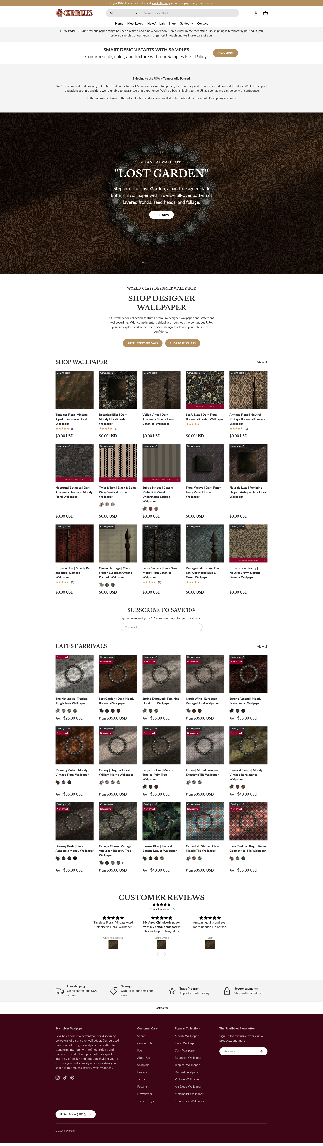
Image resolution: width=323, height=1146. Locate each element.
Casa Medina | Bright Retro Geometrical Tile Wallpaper (247, 848)
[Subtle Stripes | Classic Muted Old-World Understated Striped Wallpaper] (161, 463)
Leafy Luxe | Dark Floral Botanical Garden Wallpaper (204, 417)
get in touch (169, 35)
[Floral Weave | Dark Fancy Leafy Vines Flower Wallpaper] (205, 463)
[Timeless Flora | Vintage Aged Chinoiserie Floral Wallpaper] (75, 390)
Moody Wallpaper (187, 1036)
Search (142, 1036)
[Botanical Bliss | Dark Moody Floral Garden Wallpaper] (118, 390)
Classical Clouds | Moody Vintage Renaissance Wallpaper (245, 774)
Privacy (142, 1072)
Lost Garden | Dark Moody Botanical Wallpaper (116, 701)
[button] (265, 13)
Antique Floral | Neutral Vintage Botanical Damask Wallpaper (247, 419)
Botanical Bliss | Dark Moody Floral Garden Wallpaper (113, 419)
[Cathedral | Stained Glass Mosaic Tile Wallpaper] (205, 821)
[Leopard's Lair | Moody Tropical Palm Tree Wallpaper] (161, 745)
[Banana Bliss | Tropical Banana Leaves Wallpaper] (161, 821)
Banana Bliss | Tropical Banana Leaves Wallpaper (159, 848)
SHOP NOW (161, 226)
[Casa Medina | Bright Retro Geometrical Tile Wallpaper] (248, 821)
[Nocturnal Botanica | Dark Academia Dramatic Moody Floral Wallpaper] (75, 463)
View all (262, 362)
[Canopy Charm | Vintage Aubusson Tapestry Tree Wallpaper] (118, 821)
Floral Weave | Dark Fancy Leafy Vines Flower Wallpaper (203, 492)
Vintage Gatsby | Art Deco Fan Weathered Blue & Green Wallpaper (203, 572)
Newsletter (144, 1094)
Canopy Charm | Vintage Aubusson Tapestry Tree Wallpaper (115, 850)
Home (119, 23)
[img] (161, 904)
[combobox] (172, 13)
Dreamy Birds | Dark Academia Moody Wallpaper (75, 848)
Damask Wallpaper (187, 1072)
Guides (184, 23)
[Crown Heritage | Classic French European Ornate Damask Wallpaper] (118, 543)
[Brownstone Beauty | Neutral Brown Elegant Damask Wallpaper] (248, 543)
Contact (202, 23)
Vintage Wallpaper (187, 1079)
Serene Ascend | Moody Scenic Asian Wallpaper (245, 701)
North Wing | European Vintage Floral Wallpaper (202, 701)
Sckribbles (69, 1130)
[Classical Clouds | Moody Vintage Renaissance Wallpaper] (248, 745)
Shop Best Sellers (183, 343)
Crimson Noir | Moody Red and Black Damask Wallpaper (73, 572)
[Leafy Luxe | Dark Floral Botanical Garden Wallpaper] (205, 390)
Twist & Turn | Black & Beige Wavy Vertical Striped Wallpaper (118, 492)
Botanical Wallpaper (188, 1057)
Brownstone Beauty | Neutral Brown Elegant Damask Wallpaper (244, 572)
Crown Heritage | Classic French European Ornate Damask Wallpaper (115, 572)
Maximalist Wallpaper (189, 1094)
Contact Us (144, 1043)
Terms (141, 1079)
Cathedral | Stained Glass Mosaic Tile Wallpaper (202, 848)
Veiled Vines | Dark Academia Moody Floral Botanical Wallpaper (158, 419)
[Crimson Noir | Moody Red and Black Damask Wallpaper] (75, 543)
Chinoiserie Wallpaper (189, 1101)
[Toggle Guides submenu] (192, 24)
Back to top (162, 1007)
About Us (143, 1057)
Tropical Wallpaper (187, 1065)
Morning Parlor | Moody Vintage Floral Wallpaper (72, 772)
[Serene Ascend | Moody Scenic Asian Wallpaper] (248, 674)
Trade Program (147, 1101)
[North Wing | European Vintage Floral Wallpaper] (205, 674)
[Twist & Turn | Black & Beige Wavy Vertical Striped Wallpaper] (118, 463)
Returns (142, 1086)
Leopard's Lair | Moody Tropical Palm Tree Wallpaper (157, 774)
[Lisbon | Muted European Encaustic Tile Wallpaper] (205, 745)
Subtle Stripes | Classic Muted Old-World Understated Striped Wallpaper (157, 494)
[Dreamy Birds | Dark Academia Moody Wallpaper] (75, 821)
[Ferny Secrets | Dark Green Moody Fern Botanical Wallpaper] (161, 543)
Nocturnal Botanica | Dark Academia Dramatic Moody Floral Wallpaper (74, 492)
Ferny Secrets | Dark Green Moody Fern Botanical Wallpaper (160, 572)
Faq (139, 1050)
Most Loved (135, 23)
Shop (172, 23)
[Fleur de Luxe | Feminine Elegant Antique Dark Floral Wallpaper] (248, 463)
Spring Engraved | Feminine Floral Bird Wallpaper (160, 701)
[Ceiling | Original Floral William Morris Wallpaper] (118, 745)
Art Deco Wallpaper (188, 1086)
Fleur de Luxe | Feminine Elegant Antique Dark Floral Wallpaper (247, 492)
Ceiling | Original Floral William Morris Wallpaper (116, 772)
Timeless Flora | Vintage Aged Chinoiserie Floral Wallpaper (72, 419)
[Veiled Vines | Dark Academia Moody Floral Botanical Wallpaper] (161, 390)
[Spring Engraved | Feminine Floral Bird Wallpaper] (161, 674)
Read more (225, 53)
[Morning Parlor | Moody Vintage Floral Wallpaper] (75, 745)
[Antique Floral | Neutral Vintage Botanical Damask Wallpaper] (248, 390)
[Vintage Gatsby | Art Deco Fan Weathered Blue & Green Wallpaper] (205, 543)
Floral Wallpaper (186, 1043)
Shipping (143, 1065)
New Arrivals (156, 23)
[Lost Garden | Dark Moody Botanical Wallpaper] (118, 674)
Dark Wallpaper (185, 1050)
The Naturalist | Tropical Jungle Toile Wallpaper (71, 701)
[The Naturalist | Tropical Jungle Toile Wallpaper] (75, 674)
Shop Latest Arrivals (142, 343)
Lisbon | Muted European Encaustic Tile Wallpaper (202, 772)
